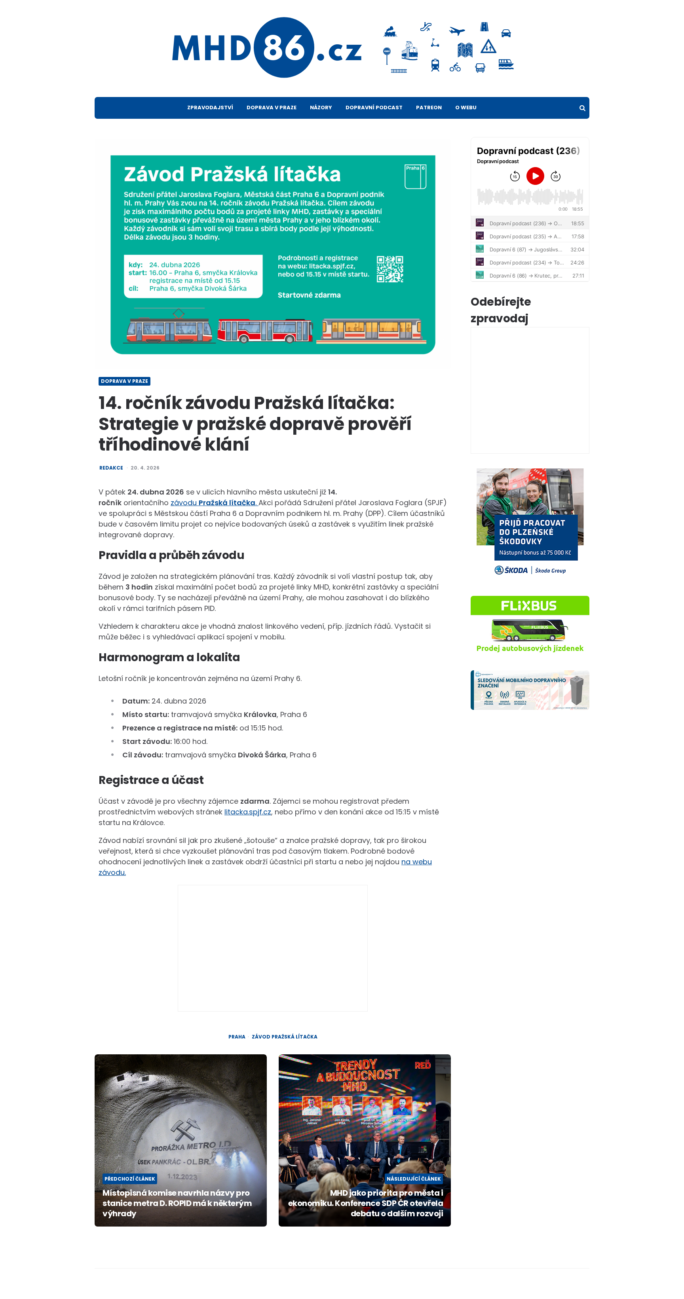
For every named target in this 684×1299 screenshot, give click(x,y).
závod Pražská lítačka (284, 1037)
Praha (236, 1037)
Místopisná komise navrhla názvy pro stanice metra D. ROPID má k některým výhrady (177, 1203)
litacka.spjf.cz (247, 812)
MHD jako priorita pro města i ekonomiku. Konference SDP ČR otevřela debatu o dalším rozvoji (365, 1203)
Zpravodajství (210, 107)
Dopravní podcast (374, 107)
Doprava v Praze (271, 107)
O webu (466, 107)
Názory (321, 107)
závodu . (214, 503)
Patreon (429, 107)
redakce (111, 468)
